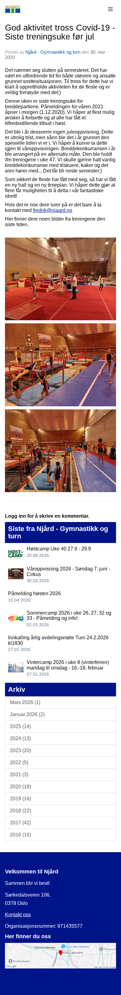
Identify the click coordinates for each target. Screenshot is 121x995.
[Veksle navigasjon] (110, 9)
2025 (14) (20, 726)
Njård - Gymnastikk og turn (52, 52)
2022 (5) (19, 762)
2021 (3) (19, 774)
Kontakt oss (18, 914)
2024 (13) (20, 738)
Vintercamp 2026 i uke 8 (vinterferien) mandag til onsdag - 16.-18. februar (68, 665)
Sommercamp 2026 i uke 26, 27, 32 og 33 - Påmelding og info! (69, 615)
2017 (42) (20, 822)
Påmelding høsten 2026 (34, 593)
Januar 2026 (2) (27, 714)
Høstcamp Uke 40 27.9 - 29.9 (59, 548)
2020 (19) (20, 786)
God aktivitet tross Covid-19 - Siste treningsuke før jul (60, 32)
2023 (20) (20, 750)
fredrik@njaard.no (52, 210)
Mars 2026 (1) (25, 702)
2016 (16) (20, 834)
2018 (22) (20, 810)
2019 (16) (20, 798)
